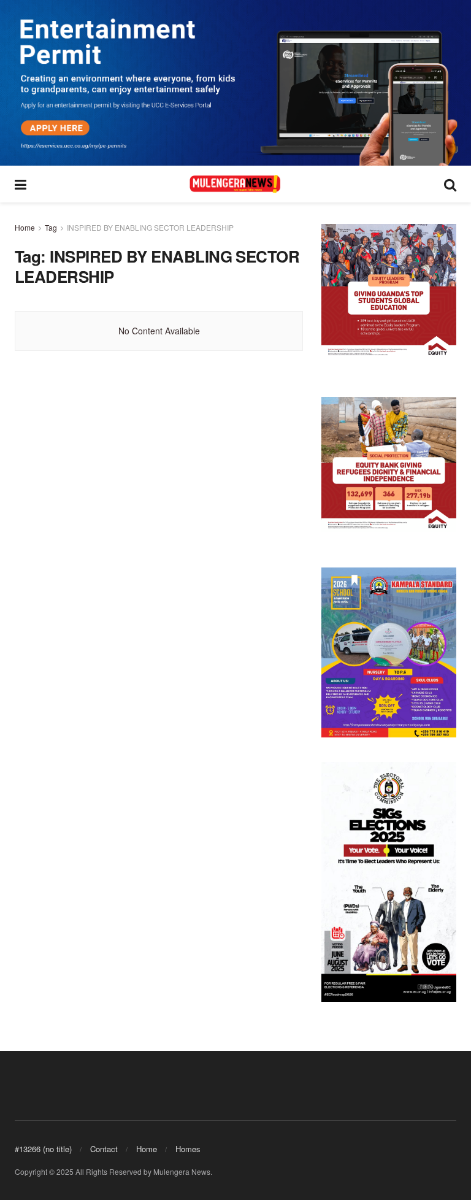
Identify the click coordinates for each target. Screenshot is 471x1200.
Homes (188, 1149)
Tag (51, 227)
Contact (104, 1149)
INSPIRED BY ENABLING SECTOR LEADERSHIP (150, 227)
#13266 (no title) (43, 1149)
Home (25, 227)
